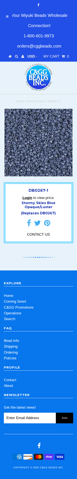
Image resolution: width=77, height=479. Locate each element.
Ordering (11, 352)
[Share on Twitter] (37, 224)
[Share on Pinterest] (47, 224)
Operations (12, 313)
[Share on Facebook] (29, 224)
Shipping (11, 346)
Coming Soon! (15, 301)
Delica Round (35, 101)
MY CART (56, 56)
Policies (10, 358)
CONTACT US (38, 234)
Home (20, 101)
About (8, 386)
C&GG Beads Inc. (52, 467)
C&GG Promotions (19, 307)
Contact (10, 380)
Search (9, 319)
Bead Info (11, 341)
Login (27, 198)
